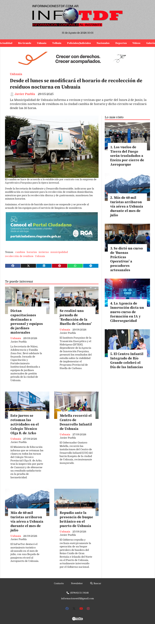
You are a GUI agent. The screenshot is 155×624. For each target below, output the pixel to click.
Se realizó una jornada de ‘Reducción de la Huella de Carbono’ (76, 317)
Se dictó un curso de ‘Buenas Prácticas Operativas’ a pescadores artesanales (126, 259)
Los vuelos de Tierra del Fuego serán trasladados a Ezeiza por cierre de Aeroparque (127, 156)
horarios (32, 252)
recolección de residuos (19, 256)
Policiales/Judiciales (79, 43)
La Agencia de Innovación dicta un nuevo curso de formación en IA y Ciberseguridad (127, 312)
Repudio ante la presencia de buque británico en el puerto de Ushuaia (76, 519)
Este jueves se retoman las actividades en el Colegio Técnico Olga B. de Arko (24, 424)
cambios (20, 252)
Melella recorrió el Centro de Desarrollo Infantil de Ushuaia (76, 422)
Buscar (97, 583)
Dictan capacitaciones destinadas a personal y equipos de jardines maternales (26, 322)
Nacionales (103, 43)
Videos (136, 43)
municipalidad (59, 252)
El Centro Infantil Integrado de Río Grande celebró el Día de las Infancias (126, 360)
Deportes (121, 43)
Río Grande (24, 43)
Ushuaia (41, 43)
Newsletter (77, 583)
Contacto (59, 583)
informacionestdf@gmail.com (77, 598)
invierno (44, 252)
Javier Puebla (25, 94)
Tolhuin (56, 43)
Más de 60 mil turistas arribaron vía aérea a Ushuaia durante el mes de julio (26, 521)
